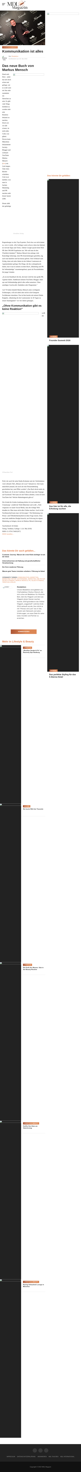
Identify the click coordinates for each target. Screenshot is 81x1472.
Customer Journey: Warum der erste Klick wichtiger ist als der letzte (23, 556)
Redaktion (15, 56)
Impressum (11, 1456)
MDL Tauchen (53, 1456)
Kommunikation (23, 577)
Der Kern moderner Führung (12, 567)
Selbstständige (37, 580)
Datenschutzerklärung (26, 1456)
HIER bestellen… (8, 534)
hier (4, 163)
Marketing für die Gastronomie (14, 579)
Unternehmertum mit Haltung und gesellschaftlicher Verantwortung (21, 562)
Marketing (34, 577)
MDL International (67, 1456)
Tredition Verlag (9, 582)
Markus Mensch (22, 580)
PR (29, 580)
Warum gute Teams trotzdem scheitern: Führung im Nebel (23, 571)
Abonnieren (42, 1456)
